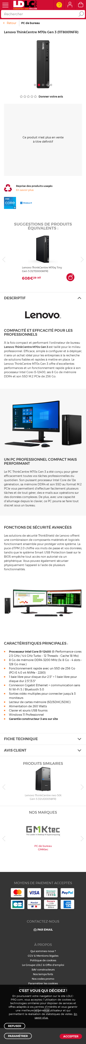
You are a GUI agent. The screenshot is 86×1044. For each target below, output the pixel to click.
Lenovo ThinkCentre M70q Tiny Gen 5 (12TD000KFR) (42, 269)
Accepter (70, 1036)
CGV (30, 955)
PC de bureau (30, 23)
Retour (11, 23)
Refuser (14, 1026)
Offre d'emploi (54, 964)
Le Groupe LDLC (32, 964)
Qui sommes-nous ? (43, 951)
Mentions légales (47, 955)
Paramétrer (18, 1036)
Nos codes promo (43, 978)
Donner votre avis (50, 96)
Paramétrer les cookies (43, 983)
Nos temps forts (43, 974)
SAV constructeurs (43, 969)
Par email (45, 929)
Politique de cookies (43, 960)
